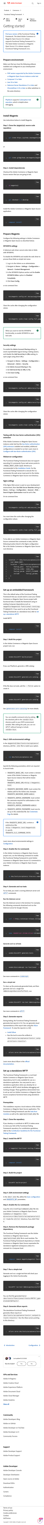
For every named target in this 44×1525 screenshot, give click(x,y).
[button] (8, 20)
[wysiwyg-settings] (19, 246)
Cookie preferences (10, 1513)
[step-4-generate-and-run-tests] (28, 886)
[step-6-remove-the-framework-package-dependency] (14, 1229)
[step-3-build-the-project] (23, 1172)
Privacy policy (8, 1510)
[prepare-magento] (21, 233)
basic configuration (33, 1197)
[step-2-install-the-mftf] (23, 1138)
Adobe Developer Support (12, 1451)
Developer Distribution (11, 1475)
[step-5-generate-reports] (23, 1016)
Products (6, 10)
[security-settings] (17, 345)
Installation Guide (24, 468)
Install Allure (11, 1032)
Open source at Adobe (11, 1479)
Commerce (16, 10)
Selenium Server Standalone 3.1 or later (20, 85)
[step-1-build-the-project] (23, 639)
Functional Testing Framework (13, 14)
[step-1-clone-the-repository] (26, 1119)
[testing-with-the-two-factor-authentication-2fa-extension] (12, 437)
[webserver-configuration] (24, 456)
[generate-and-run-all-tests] (22, 944)
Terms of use (7, 1508)
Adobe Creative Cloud (11, 1383)
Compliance (7, 1496)
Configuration (8, 844)
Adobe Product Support (11, 1455)
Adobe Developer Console (12, 1470)
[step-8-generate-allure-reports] (29, 1306)
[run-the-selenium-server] (22, 899)
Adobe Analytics (9, 1400)
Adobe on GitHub (9, 1423)
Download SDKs (9, 1483)
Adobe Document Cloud (11, 1391)
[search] (32, 3)
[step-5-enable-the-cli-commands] (30, 1205)
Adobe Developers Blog (11, 1419)
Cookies (6, 1515)
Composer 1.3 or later (14, 79)
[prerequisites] (14, 1102)
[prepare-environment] (25, 59)
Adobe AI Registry (9, 1379)
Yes (21, 1364)
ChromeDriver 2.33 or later (16, 88)
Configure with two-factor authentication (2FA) (19, 451)
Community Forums (10, 1436)
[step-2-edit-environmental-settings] (31, 739)
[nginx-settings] (15, 481)
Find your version (11, 34)
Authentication (8, 1487)
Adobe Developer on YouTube (13, 1428)
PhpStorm (9, 100)
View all (6, 1404)
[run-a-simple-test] (16, 982)
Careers (6, 1492)
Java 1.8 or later (12, 82)
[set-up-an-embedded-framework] (35, 589)
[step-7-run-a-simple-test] (23, 1269)
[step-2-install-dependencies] (26, 168)
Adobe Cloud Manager (11, 1396)
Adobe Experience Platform (13, 1387)
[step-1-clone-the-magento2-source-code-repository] (13, 128)
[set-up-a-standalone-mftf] (29, 1070)
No (32, 1364)
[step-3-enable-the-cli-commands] (30, 849)
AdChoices (7, 1518)
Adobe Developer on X (11, 1432)
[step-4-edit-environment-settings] (30, 1192)
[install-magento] (20, 115)
